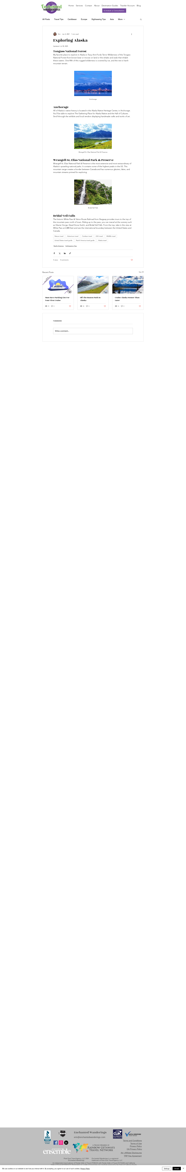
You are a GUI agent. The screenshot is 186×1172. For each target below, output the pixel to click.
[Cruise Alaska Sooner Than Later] (127, 285)
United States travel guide (63, 240)
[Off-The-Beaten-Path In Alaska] (93, 285)
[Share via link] (70, 253)
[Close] (183, 1168)
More (120, 19)
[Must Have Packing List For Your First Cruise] (58, 285)
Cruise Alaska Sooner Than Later (127, 299)
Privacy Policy (85, 1168)
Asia (112, 19)
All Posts (46, 19)
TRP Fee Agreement (133, 1156)
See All (141, 272)
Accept (176, 1168)
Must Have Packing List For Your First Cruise (57, 299)
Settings (166, 1168)
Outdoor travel (87, 236)
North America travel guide (85, 240)
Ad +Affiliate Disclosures (131, 1153)
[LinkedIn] (66, 1143)
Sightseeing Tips (98, 19)
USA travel (99, 236)
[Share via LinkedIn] (65, 253)
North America (59, 246)
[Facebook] (55, 1143)
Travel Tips (58, 19)
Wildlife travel (110, 236)
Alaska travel (102, 240)
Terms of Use (136, 1143)
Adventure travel (72, 236)
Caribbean (72, 19)
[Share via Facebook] (54, 253)
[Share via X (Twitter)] (59, 253)
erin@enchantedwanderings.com (89, 1137)
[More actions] (131, 34)
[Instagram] (61, 1143)
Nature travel (59, 236)
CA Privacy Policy (134, 1149)
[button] (127, 5)
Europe (84, 19)
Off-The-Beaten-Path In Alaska (90, 299)
